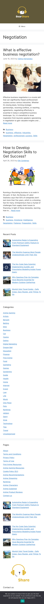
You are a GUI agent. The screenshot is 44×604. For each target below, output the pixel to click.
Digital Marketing (10, 344)
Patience (17, 223)
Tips (5, 427)
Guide (5, 375)
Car (4, 334)
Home (5, 382)
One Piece (7, 403)
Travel (5, 430)
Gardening (7, 372)
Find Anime (7, 358)
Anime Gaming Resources (13, 468)
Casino (6, 337)
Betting (6, 323)
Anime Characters (10, 485)
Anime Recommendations (13, 475)
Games (6, 368)
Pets (5, 406)
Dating (5, 341)
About (5, 451)
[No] (41, 598)
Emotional (18, 220)
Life (4, 396)
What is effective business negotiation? (21, 52)
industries (26, 133)
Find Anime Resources (12, 464)
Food (5, 361)
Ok (22, 601)
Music (5, 399)
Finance (6, 354)
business (9, 133)
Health (5, 379)
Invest (5, 389)
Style (5, 420)
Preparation (26, 223)
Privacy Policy (8, 458)
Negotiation (8, 136)
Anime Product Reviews (13, 492)
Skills (35, 136)
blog (5, 327)
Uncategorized (9, 434)
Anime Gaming (9, 313)
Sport (5, 417)
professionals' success (23, 136)
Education (7, 351)
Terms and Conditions (12, 454)
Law (5, 392)
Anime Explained (10, 489)
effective (17, 133)
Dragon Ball (7, 347)
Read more (7, 123)
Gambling (7, 365)
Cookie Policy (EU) (10, 471)
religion (6, 413)
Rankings (7, 410)
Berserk (6, 320)
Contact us (7, 496)
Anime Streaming (10, 478)
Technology (7, 424)
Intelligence (28, 220)
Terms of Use (8, 461)
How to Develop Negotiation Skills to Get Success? (20, 151)
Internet (6, 386)
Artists (5, 316)
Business (9, 130)
